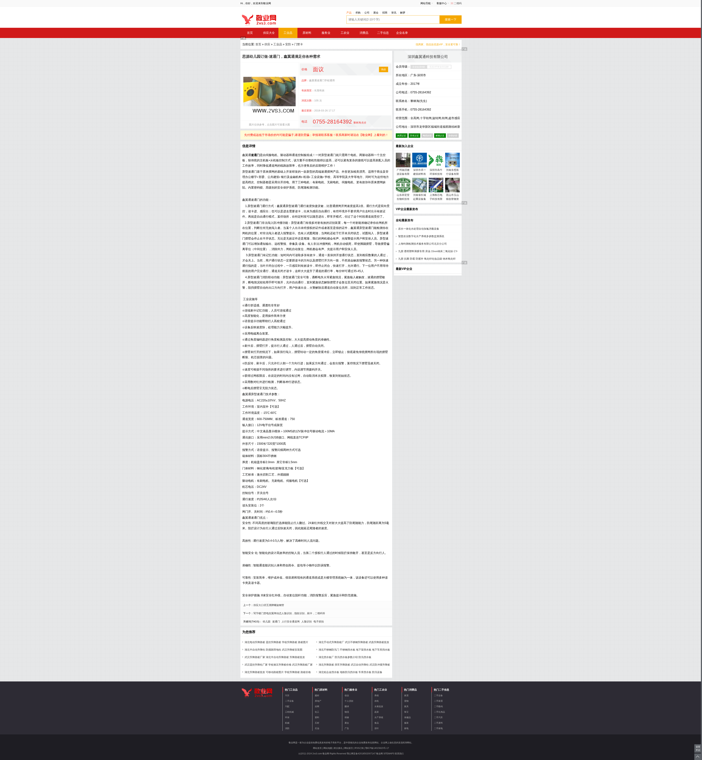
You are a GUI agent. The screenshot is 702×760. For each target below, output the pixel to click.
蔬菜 (376, 712)
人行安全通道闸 (291, 621)
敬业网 (379, 753)
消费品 (364, 32)
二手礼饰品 (439, 712)
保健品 (407, 717)
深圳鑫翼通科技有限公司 (428, 57)
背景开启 (698, 748)
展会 (375, 12)
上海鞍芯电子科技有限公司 (436, 198)
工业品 (288, 32)
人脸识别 (306, 621)
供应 (267, 44)
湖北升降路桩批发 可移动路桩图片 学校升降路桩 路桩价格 (278, 672)
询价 (383, 69)
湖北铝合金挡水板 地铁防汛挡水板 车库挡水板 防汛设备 (350, 672)
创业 (347, 695)
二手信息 (383, 32)
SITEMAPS (388, 753)
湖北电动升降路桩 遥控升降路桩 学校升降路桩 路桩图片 (276, 642)
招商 (384, 12)
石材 (317, 723)
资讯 (393, 12)
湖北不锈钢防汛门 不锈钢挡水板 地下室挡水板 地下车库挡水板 (354, 649)
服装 (406, 723)
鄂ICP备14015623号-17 (377, 748)
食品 (376, 723)
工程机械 (289, 712)
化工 (317, 712)
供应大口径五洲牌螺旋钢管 (268, 605)
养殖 (376, 695)
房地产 (318, 701)
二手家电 (438, 728)
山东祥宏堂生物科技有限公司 (403, 198)
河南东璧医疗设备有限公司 (452, 173)
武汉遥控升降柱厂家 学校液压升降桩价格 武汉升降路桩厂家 (279, 664)
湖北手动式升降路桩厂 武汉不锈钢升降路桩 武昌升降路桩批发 (354, 642)
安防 (288, 44)
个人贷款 (349, 701)
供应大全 (269, 32)
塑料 (317, 717)
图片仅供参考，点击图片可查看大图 (269, 124)
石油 (317, 728)
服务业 (326, 32)
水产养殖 (378, 717)
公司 (366, 12)
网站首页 (317, 748)
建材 (317, 695)
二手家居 (438, 701)
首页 (250, 32)
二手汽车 (438, 717)
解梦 (402, 12)
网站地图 (327, 748)
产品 (349, 12)
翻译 (347, 706)
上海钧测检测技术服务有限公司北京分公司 (422, 243)
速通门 (276, 621)
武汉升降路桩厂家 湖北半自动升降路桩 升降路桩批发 (275, 657)
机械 (287, 723)
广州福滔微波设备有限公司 (403, 173)
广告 (347, 728)
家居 (406, 695)
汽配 (287, 706)
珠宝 (406, 712)
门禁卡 (298, 44)
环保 (287, 717)
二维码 (458, 3)
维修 (347, 717)
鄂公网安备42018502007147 (361, 753)
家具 (406, 706)
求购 (358, 12)
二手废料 (438, 723)
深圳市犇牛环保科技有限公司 (436, 173)
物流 (347, 712)
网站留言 (348, 748)
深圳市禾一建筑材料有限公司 (419, 173)
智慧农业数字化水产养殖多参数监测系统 (421, 236)
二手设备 (289, 701)
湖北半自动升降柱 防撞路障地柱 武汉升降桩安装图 (273, 649)
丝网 (317, 706)
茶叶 (376, 728)
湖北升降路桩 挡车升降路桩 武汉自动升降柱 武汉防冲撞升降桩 (354, 664)
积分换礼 (338, 748)
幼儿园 (266, 621)
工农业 (345, 32)
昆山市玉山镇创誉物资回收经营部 (452, 198)
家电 (406, 728)
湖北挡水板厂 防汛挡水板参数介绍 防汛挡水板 (345, 657)
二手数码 (438, 706)
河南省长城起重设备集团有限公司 (419, 198)
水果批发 (378, 706)
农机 (376, 701)
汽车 (287, 695)
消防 (287, 728)
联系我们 (399, 753)
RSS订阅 (359, 748)
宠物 (406, 701)
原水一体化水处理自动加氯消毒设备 (418, 228)
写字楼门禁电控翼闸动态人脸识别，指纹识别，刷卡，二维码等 (289, 613)
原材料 (307, 32)
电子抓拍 (319, 621)
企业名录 (402, 32)
